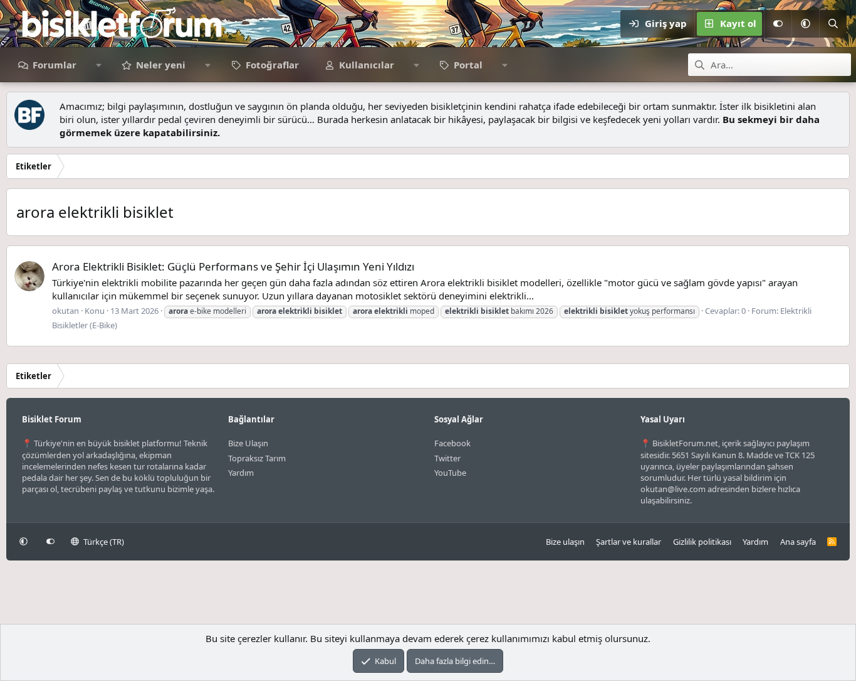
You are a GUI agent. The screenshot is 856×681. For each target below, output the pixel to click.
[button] (805, 24)
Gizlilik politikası (702, 541)
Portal (468, 64)
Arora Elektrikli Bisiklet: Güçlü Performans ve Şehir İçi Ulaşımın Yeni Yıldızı (233, 266)
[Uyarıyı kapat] (836, 106)
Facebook (452, 443)
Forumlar (54, 64)
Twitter (447, 458)
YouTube (450, 472)
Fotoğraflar (272, 64)
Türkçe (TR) (102, 541)
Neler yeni (160, 64)
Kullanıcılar (366, 64)
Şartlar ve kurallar (628, 541)
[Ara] (833, 24)
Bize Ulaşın (248, 443)
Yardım (241, 472)
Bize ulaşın (565, 541)
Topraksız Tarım (257, 458)
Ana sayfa (798, 541)
